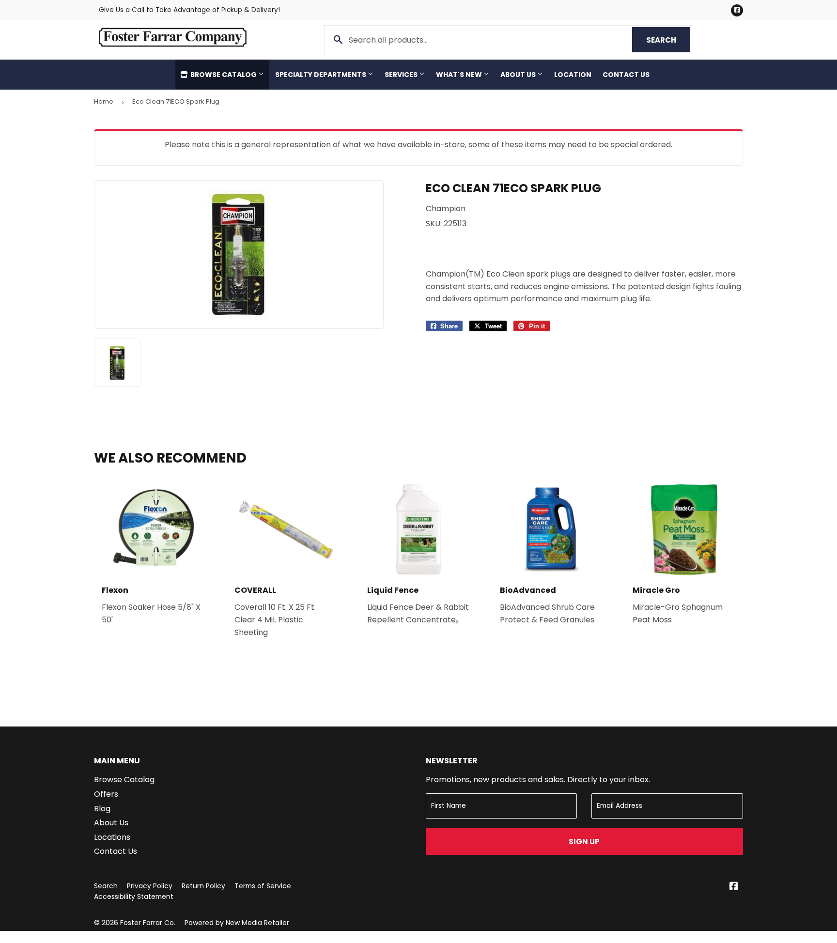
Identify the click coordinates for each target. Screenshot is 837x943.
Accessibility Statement (133, 896)
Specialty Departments (321, 74)
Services (402, 74)
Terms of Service (262, 886)
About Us (518, 74)
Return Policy (203, 886)
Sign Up (584, 841)
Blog (102, 808)
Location (572, 74)
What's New (459, 74)
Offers (106, 794)
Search (668, 40)
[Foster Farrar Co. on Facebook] (733, 887)
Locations (112, 837)
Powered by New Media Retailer (237, 923)
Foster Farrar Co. (147, 923)
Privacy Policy (149, 886)
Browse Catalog (223, 74)
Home (103, 101)
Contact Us (626, 74)
